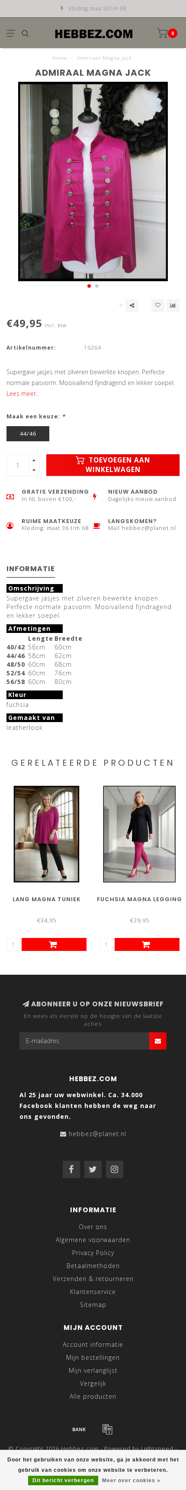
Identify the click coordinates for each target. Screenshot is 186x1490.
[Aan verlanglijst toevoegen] (157, 305)
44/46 (28, 433)
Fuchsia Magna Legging (139, 899)
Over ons (93, 1227)
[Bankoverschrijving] (79, 1429)
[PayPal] (107, 1429)
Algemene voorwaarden (93, 1240)
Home (59, 58)
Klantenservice (93, 1292)
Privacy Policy (93, 1253)
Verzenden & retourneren (93, 1279)
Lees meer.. (22, 393)
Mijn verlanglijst (93, 1370)
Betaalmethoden (93, 1266)
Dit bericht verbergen (63, 1480)
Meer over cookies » (131, 1480)
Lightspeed (157, 1448)
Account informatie (93, 1344)
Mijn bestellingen (93, 1357)
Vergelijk (93, 1383)
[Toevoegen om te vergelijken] (173, 305)
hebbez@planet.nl (97, 1134)
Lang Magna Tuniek (47, 899)
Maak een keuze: (35, 416)
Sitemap (93, 1305)
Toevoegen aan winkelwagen (118, 465)
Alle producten (93, 1396)
